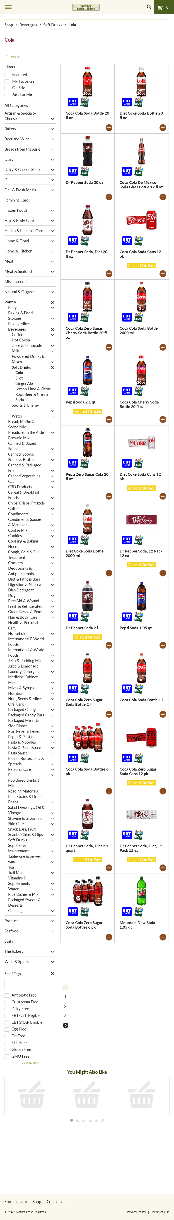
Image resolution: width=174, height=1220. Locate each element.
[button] (51, 118)
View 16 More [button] (30, 1063)
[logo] (86, 7)
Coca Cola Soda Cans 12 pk (140, 254)
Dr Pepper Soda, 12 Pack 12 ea (141, 553)
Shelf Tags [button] (13, 973)
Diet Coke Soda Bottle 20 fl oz (141, 115)
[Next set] (65, 1025)
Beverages (28, 24)
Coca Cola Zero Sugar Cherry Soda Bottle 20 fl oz (86, 332)
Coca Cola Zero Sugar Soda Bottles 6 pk (84, 925)
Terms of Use (160, 1212)
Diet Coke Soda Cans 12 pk (140, 476)
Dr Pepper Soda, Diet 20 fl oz (86, 254)
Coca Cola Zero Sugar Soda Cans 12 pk (138, 771)
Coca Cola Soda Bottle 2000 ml (139, 330)
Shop (9, 24)
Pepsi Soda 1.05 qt (136, 627)
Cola (72, 24)
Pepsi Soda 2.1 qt (80, 402)
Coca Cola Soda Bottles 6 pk (87, 771)
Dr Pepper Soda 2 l (82, 627)
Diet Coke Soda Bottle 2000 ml (85, 553)
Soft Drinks (52, 24)
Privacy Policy (136, 1212)
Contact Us (56, 1201)
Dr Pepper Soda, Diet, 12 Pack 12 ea (141, 848)
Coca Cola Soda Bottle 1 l (141, 699)
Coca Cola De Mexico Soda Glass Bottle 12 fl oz (141, 185)
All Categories (16, 105)
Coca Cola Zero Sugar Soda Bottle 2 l (84, 702)
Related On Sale (141, 265)
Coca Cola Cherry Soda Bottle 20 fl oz (139, 404)
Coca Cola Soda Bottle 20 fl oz (87, 115)
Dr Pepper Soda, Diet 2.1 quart (87, 848)
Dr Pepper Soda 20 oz (84, 182)
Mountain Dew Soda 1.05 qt (137, 925)
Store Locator (16, 1201)
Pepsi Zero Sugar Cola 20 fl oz (87, 476)
